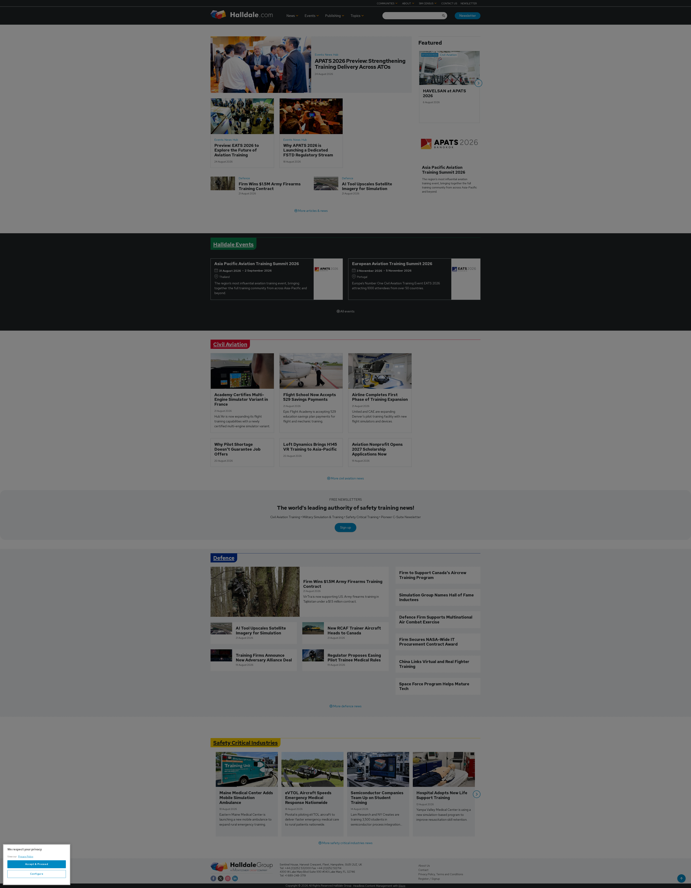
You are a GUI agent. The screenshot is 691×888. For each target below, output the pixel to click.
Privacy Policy (25, 856)
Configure (36, 873)
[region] (36, 864)
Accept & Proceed (36, 864)
